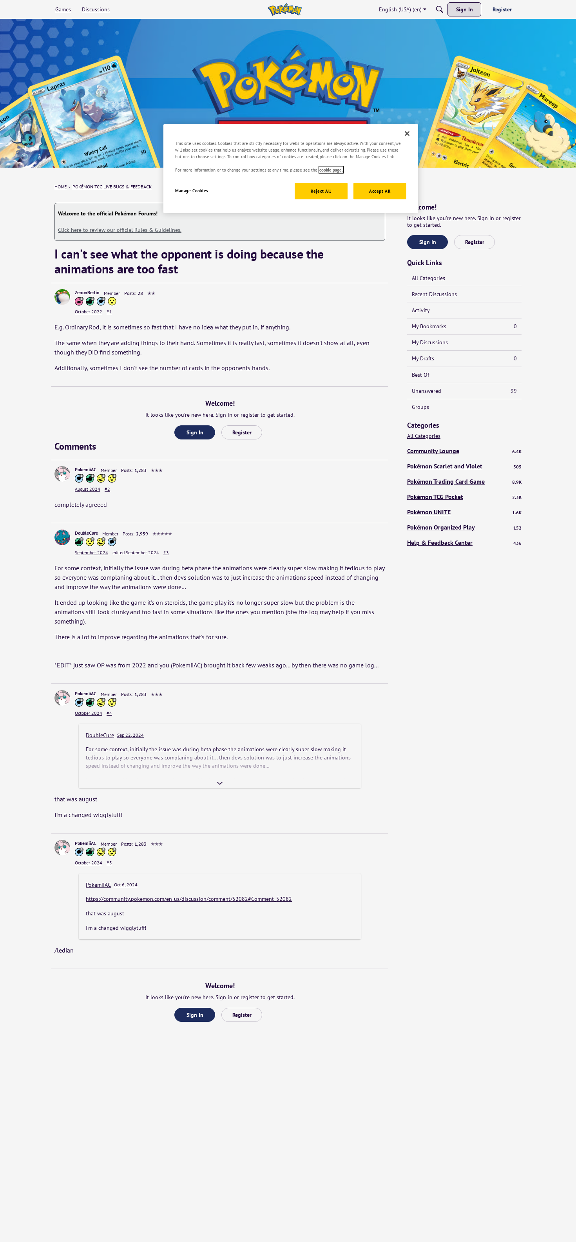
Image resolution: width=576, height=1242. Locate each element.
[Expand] (220, 783)
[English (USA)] (285, 9)
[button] (62, 297)
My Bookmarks (464, 326)
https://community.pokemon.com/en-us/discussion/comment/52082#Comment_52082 (189, 898)
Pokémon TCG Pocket (464, 497)
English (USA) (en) (400, 9)
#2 (107, 489)
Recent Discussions (434, 294)
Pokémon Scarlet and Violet (464, 466)
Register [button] (242, 432)
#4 (109, 713)
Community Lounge (464, 451)
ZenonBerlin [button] (87, 292)
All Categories (428, 278)
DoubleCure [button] (86, 533)
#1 (109, 312)
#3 (166, 552)
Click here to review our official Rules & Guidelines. (119, 229)
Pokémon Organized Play (464, 527)
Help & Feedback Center (464, 542)
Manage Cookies (191, 190)
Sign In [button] (195, 432)
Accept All (380, 191)
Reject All (321, 191)
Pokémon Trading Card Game (464, 481)
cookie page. (331, 170)
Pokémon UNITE (464, 512)
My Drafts (464, 358)
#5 (109, 863)
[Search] (440, 9)
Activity (421, 310)
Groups (420, 406)
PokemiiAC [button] (85, 469)
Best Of (420, 374)
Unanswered (464, 390)
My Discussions (430, 342)
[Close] (407, 133)
